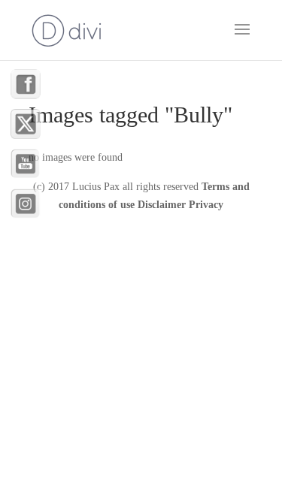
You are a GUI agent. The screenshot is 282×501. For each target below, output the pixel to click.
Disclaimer (162, 204)
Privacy (206, 204)
